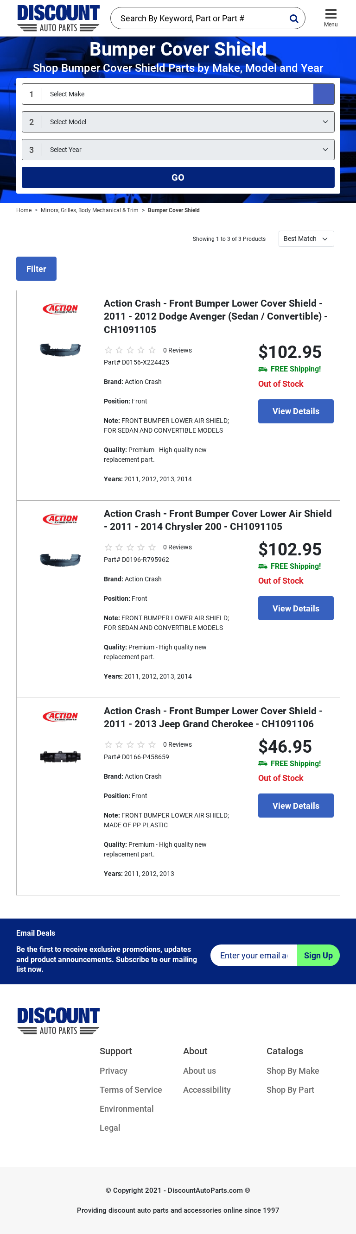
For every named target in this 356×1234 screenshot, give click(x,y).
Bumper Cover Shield (174, 210)
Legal (110, 1128)
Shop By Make (293, 1071)
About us (199, 1071)
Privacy (113, 1071)
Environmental (127, 1109)
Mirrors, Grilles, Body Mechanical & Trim (90, 210)
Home (24, 210)
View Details (296, 411)
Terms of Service (131, 1090)
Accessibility (207, 1090)
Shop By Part (290, 1090)
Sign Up (318, 955)
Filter (36, 269)
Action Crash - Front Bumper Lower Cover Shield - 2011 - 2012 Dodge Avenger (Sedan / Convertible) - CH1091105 (216, 316)
